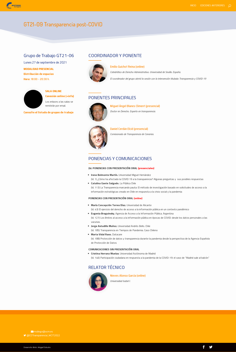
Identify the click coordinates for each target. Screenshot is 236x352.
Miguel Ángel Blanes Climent (127, 106)
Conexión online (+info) (59, 96)
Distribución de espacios (39, 74)
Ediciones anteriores (212, 6)
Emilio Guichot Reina (122, 66)
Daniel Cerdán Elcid (121, 128)
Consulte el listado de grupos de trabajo (48, 112)
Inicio (193, 6)
